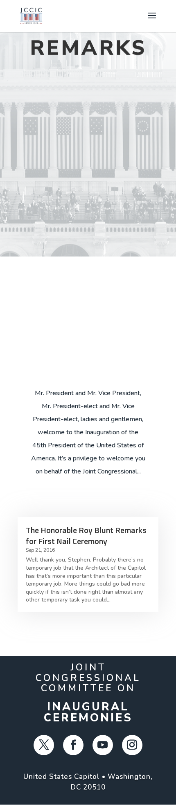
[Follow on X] (44, 745)
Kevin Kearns (66, 359)
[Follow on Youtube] (103, 745)
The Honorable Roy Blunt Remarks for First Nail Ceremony (86, 535)
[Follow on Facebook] (73, 745)
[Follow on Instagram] (132, 745)
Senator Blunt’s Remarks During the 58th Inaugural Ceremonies (88, 320)
